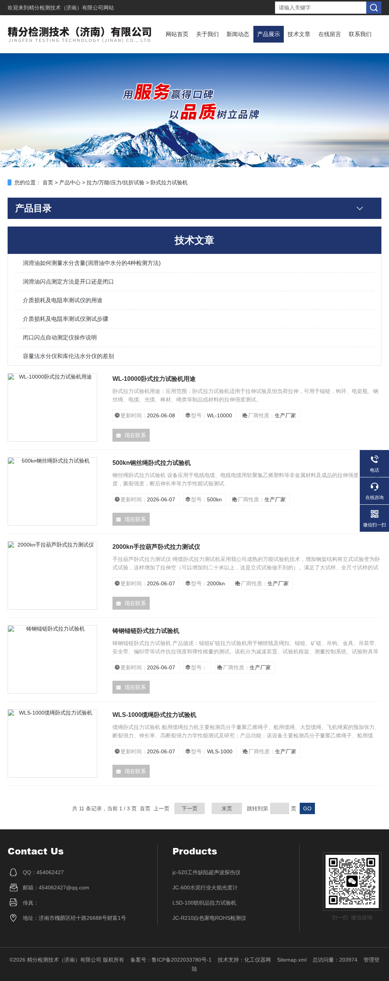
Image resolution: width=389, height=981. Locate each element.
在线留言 (329, 34)
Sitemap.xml (292, 960)
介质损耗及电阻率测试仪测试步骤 (65, 318)
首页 (48, 182)
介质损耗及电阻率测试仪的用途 (63, 300)
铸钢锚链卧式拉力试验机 (145, 631)
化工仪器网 (257, 960)
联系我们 (360, 34)
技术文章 (299, 34)
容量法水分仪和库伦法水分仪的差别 (68, 356)
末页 (226, 808)
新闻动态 (237, 34)
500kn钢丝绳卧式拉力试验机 (151, 463)
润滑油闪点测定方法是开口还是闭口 (68, 281)
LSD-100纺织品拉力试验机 (204, 903)
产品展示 (268, 34)
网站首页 (177, 34)
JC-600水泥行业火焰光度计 (205, 887)
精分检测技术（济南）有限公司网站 (71, 8)
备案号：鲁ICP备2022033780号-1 (171, 960)
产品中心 (70, 182)
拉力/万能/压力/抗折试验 (115, 182)
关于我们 (207, 34)
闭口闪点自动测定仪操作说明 (60, 337)
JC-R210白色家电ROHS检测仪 (209, 918)
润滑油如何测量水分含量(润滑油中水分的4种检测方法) (92, 263)
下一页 (190, 808)
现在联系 (135, 435)
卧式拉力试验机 (169, 182)
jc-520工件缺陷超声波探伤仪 (206, 872)
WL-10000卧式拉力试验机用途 (154, 379)
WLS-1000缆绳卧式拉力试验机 (154, 715)
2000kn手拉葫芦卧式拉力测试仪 (156, 547)
